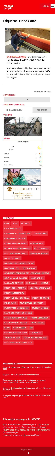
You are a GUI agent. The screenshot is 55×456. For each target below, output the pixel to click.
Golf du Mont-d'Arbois (15, 278)
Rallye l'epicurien (39, 318)
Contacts (7, 435)
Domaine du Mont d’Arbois (17, 248)
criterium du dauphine (15, 243)
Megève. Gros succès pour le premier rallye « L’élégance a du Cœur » (27, 389)
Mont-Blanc (10, 303)
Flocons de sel (11, 268)
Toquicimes (35, 332)
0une (15, 223)
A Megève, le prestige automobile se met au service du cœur (26, 396)
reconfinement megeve (15, 323)
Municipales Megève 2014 (32, 303)
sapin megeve (19, 327)
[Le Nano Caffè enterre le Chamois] (27, 40)
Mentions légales (32, 435)
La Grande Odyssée (13, 283)
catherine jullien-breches (17, 233)
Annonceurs (18, 435)
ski (31, 327)
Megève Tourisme (40, 298)
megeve (44, 283)
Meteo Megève (23, 141)
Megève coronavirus (40, 288)
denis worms (36, 243)
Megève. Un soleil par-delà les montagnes (21, 374)
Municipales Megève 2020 (16, 308)
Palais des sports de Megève (18, 313)
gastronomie (29, 268)
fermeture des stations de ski (19, 263)
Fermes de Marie (12, 258)
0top (6, 223)
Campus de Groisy (12, 228)
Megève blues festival (15, 288)
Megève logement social (16, 298)
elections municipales (15, 253)
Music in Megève (40, 308)
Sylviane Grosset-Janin (15, 332)
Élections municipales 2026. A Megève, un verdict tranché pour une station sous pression (24, 381)
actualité (25, 223)
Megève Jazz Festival (14, 293)
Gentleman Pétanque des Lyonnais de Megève (26, 273)
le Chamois (31, 283)
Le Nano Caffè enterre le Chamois (26, 61)
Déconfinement (41, 248)
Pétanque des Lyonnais (15, 318)
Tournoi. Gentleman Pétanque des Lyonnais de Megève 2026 (27, 368)
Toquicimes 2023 (12, 337)
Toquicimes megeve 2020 (35, 337)
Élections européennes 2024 (18, 342)
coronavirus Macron (15, 238)
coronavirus (40, 233)
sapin (7, 327)
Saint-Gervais (37, 323)
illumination (36, 278)
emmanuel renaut (39, 253)
